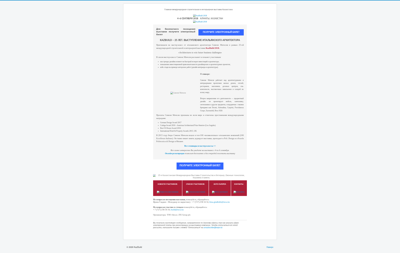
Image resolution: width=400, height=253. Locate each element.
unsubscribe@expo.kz (213, 227)
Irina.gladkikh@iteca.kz (219, 202)
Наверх (270, 246)
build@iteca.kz (177, 209)
